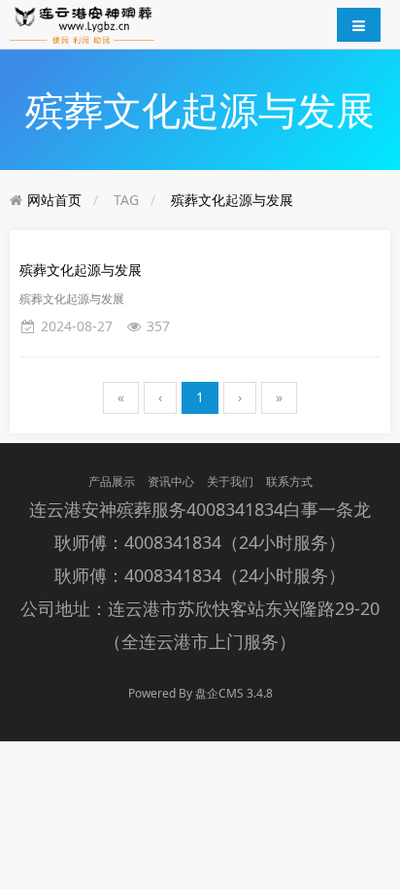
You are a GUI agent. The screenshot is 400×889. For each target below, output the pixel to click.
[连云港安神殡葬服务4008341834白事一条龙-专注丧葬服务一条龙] (82, 23)
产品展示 (111, 481)
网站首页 (54, 199)
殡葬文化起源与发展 (232, 199)
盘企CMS (200, 693)
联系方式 (289, 481)
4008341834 (234, 509)
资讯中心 (171, 481)
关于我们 (230, 481)
